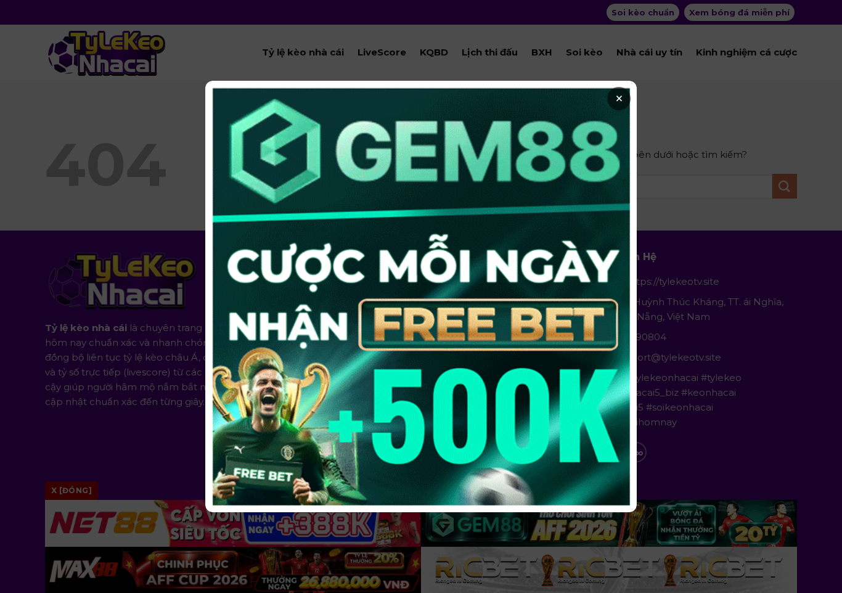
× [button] (619, 98)
